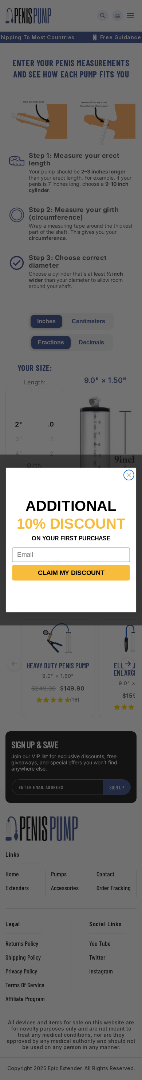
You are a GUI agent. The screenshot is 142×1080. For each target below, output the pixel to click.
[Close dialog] (129, 475)
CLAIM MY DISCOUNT (71, 572)
